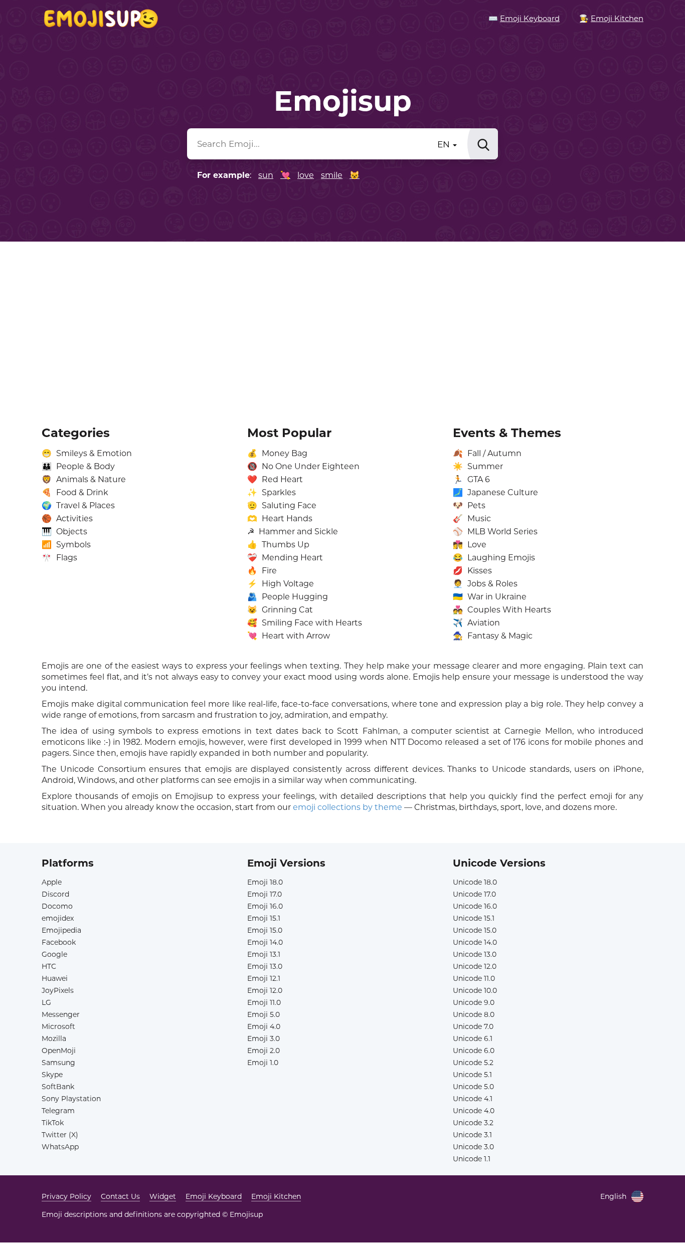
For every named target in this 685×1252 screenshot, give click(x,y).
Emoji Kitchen (276, 1196)
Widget (162, 1196)
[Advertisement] (342, 327)
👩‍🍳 (611, 18)
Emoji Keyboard (214, 1196)
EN (444, 144)
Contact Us (120, 1196)
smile (331, 175)
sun (265, 175)
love (305, 175)
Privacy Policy (66, 1196)
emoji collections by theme (347, 807)
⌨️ (524, 18)
